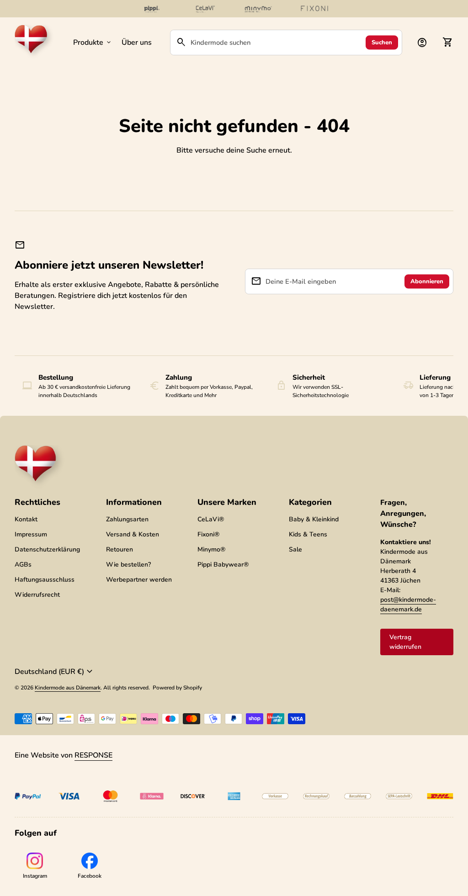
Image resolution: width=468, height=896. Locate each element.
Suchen (382, 42)
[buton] (55, 671)
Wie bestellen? (128, 564)
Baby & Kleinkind (314, 519)
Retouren (119, 549)
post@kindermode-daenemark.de (408, 604)
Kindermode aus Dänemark (68, 687)
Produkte (92, 42)
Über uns (137, 42)
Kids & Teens (308, 534)
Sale (295, 549)
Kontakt (26, 519)
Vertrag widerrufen (405, 642)
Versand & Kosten (132, 534)
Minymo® (211, 549)
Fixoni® (208, 534)
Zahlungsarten (127, 519)
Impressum (31, 534)
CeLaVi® (210, 519)
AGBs (23, 564)
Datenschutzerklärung (47, 549)
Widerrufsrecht (37, 594)
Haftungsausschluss (44, 579)
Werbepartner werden (139, 579)
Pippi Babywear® (223, 564)
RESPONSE (93, 755)
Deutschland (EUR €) (55, 671)
